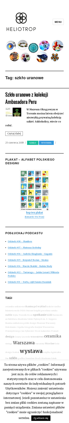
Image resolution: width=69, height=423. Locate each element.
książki (37, 311)
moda (16, 311)
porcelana (45, 311)
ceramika (52, 336)
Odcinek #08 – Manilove (20, 241)
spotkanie (39, 314)
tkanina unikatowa (14, 323)
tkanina (29, 306)
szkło (13, 358)
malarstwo (46, 331)
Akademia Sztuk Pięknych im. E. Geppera (37, 319)
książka (46, 352)
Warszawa (24, 342)
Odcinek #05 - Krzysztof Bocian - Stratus (28, 260)
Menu (58, 22)
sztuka (54, 311)
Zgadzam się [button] (40, 418)
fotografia (29, 327)
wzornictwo (37, 336)
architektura (11, 319)
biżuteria (9, 311)
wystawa (31, 351)
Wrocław (50, 343)
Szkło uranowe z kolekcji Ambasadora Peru (26, 98)
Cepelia (20, 327)
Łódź (49, 315)
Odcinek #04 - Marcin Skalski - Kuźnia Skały (30, 266)
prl (35, 306)
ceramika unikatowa (14, 306)
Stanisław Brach (33, 358)
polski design (29, 323)
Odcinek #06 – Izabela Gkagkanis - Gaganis (30, 254)
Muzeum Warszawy (46, 323)
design (9, 336)
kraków (50, 306)
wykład (42, 306)
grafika (21, 358)
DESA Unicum (26, 311)
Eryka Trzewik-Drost (23, 315)
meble (8, 315)
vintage (8, 344)
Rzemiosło (58, 315)
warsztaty (39, 344)
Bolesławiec (11, 327)
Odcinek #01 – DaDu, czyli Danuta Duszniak (29, 282)
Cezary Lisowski (22, 337)
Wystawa (46, 143)
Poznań (54, 331)
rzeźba (57, 306)
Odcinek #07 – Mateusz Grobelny (24, 247)
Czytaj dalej (15, 134)
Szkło (32, 143)
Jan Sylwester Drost (30, 331)
